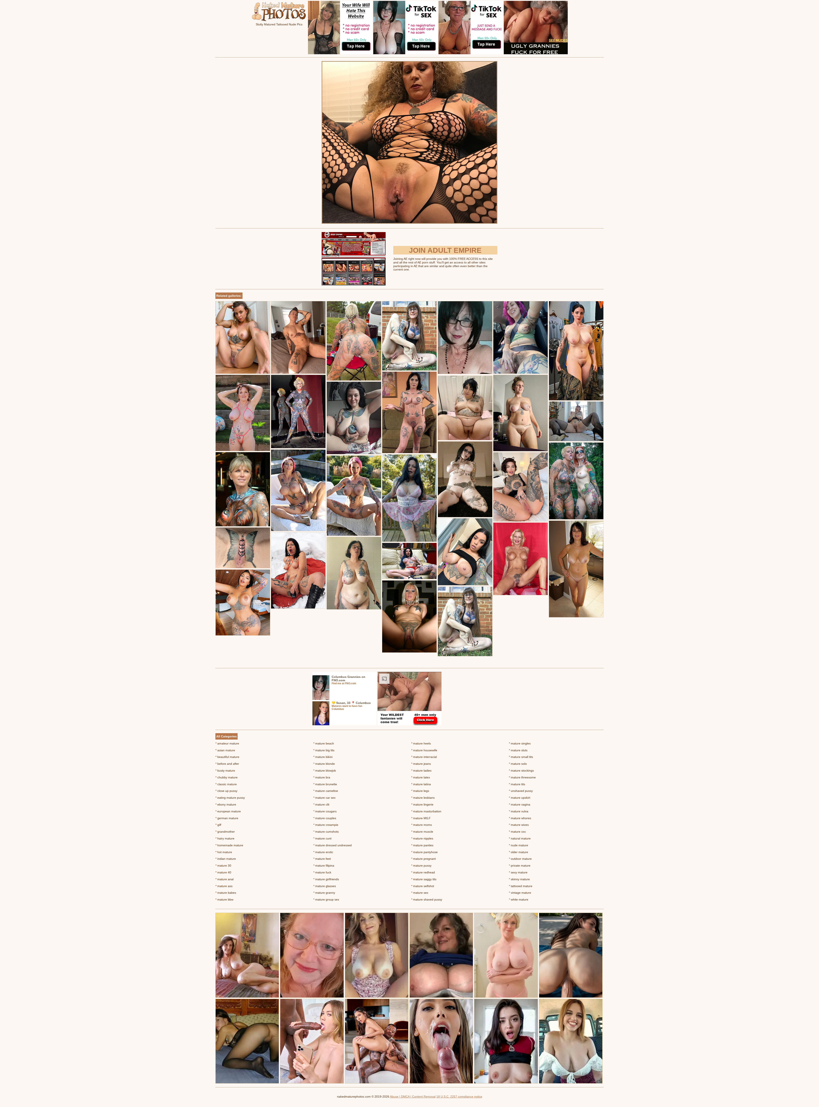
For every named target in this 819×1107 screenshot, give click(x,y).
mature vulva (518, 811)
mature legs (420, 791)
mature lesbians (423, 797)
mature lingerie (422, 804)
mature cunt (322, 838)
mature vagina (519, 804)
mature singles (520, 743)
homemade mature (229, 845)
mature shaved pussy (426, 899)
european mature (228, 811)
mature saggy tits (423, 879)
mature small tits (521, 757)
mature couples (324, 818)
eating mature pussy (230, 797)
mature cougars (325, 811)
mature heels (421, 743)
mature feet (322, 858)
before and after (227, 763)
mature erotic (323, 852)
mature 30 (223, 865)
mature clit (321, 804)
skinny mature (519, 879)
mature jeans (421, 763)
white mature (518, 899)
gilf (218, 824)
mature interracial (424, 757)
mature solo (518, 763)
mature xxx (517, 831)
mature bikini (323, 757)
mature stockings (521, 770)
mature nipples (422, 838)
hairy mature (224, 838)
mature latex (420, 777)
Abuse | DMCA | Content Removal (413, 1096)
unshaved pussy (521, 791)
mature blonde (324, 763)
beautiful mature (227, 757)
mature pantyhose (424, 852)
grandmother (225, 831)
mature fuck (322, 872)
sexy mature (518, 872)
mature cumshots (326, 831)
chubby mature (226, 777)
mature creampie (325, 824)
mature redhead (423, 872)
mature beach (323, 743)
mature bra (321, 777)
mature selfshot (422, 886)
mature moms (421, 824)
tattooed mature (520, 886)
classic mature (226, 784)
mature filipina (323, 865)
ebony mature (225, 804)
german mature (226, 818)
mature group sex (326, 899)
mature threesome (522, 777)
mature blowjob (324, 770)
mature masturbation (426, 811)
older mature (518, 852)
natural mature (520, 838)
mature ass (223, 886)
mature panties (422, 845)
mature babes (225, 892)
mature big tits (323, 750)
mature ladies (421, 770)
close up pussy (226, 791)
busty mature (225, 770)
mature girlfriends (326, 879)
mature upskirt (519, 797)
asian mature (225, 750)
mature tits (517, 784)
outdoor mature (520, 858)
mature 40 (223, 872)
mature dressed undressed (332, 845)
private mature (519, 865)
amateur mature (227, 743)
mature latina (421, 784)
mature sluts (518, 750)
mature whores (520, 818)
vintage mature (520, 892)
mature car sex (324, 797)
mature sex (419, 892)
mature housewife (424, 750)
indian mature (225, 858)
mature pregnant (423, 858)
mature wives (519, 824)
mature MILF (421, 818)
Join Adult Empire (445, 250)
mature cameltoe (325, 791)
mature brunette (325, 784)
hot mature (223, 852)
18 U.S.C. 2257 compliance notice (459, 1096)
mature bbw (224, 899)
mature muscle (422, 831)
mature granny (324, 892)
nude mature (518, 845)
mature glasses (324, 886)
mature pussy (421, 865)
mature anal (224, 879)
